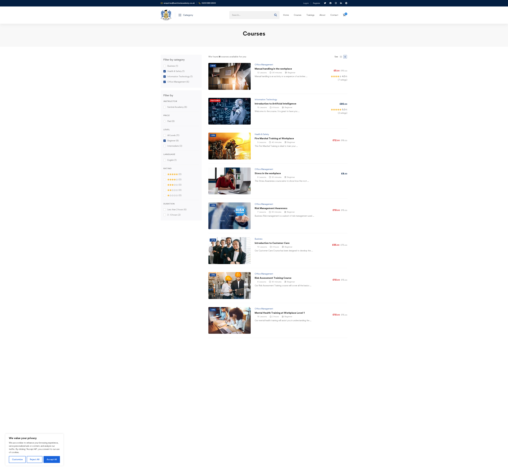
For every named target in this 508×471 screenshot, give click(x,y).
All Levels (173, 135)
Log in (306, 3)
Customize (17, 459)
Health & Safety (176, 71)
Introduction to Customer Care (272, 243)
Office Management (178, 82)
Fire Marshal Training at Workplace (274, 138)
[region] (34, 450)
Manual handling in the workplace (273, 68)
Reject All (34, 459)
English (172, 160)
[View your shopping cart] (345, 15)
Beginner (173, 140)
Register (316, 3)
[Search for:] (254, 15)
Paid (171, 121)
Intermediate (174, 146)
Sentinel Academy (177, 107)
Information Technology (180, 76)
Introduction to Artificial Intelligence (275, 103)
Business (172, 66)
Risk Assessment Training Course (273, 277)
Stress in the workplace (268, 173)
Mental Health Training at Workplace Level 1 (280, 312)
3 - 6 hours (174, 215)
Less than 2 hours (177, 209)
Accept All (52, 459)
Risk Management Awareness (271, 208)
